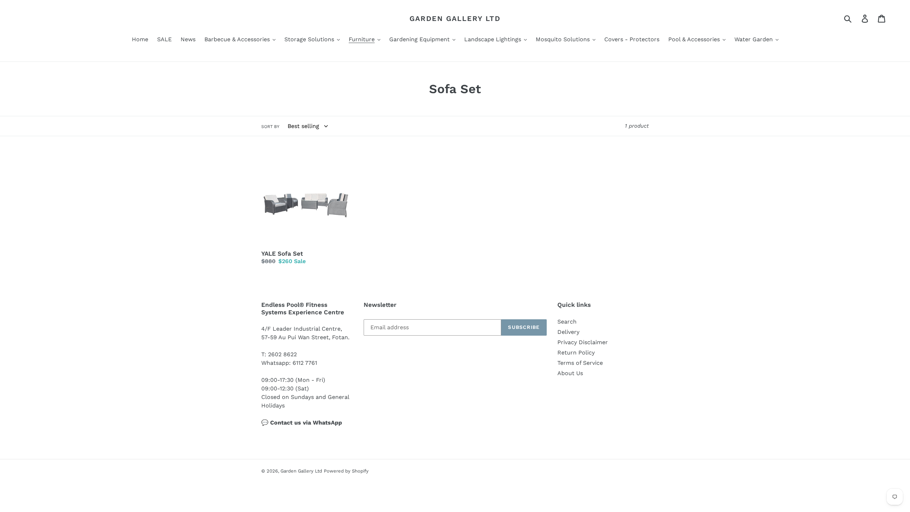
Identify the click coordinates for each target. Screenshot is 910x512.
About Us (570, 373)
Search (567, 321)
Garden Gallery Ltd (455, 18)
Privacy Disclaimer (582, 342)
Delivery (568, 332)
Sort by (270, 126)
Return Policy (576, 352)
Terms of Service (580, 362)
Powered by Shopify (346, 471)
